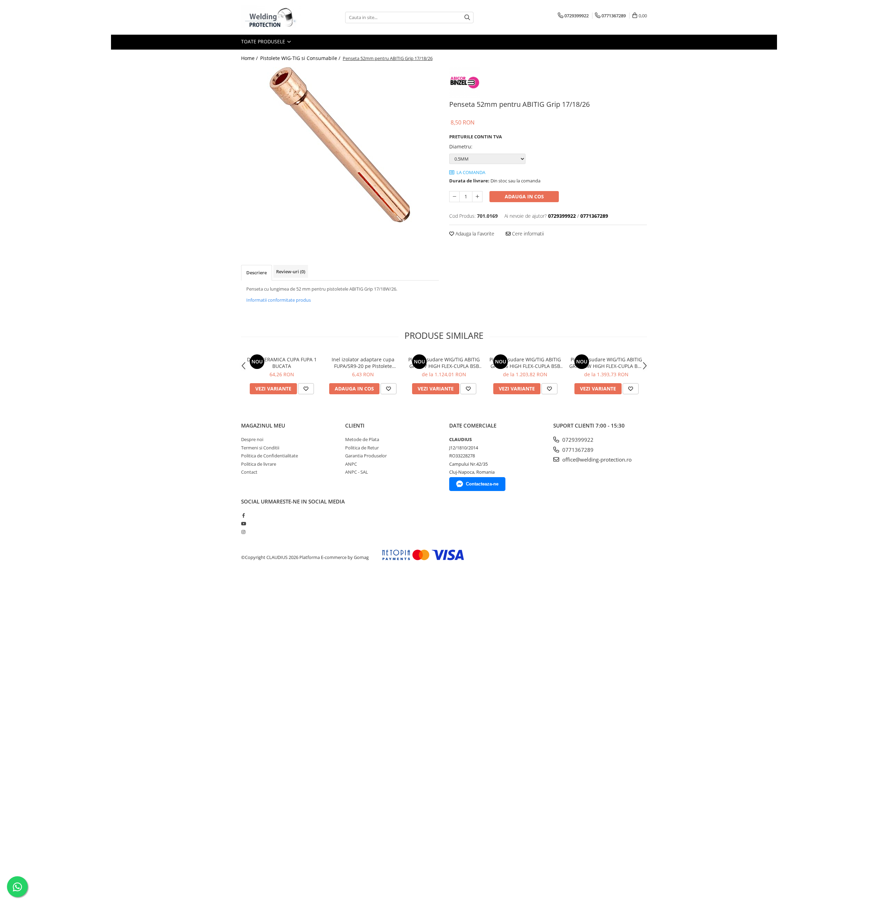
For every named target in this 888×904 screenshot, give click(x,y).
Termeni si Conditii (260, 448)
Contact (249, 472)
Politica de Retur (362, 448)
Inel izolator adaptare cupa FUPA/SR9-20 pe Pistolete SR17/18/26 (363, 362)
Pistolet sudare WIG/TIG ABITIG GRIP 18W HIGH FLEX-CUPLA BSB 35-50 (606, 362)
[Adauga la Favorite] (306, 388)
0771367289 (577, 449)
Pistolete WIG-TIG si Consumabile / (301, 58)
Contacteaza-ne (482, 484)
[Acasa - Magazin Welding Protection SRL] (275, 17)
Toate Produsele (264, 41)
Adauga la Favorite (474, 233)
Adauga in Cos (524, 196)
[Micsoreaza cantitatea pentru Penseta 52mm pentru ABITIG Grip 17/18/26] (454, 196)
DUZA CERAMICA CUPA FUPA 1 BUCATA (282, 362)
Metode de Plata (362, 439)
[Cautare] (467, 17)
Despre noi (252, 439)
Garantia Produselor (366, 456)
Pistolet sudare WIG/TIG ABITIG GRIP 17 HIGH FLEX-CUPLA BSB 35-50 (444, 362)
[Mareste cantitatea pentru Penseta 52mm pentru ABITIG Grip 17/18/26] (477, 196)
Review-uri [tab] (290, 271)
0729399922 (577, 439)
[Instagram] (243, 532)
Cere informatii (527, 233)
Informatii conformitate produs (278, 300)
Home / (250, 58)
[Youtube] (243, 523)
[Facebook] (243, 515)
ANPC (351, 464)
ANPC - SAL (356, 472)
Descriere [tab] (256, 272)
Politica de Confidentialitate (269, 456)
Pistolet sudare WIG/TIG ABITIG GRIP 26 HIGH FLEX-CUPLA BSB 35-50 (525, 362)
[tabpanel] (340, 145)
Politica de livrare (258, 464)
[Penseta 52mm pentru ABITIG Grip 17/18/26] (340, 145)
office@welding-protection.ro (596, 459)
